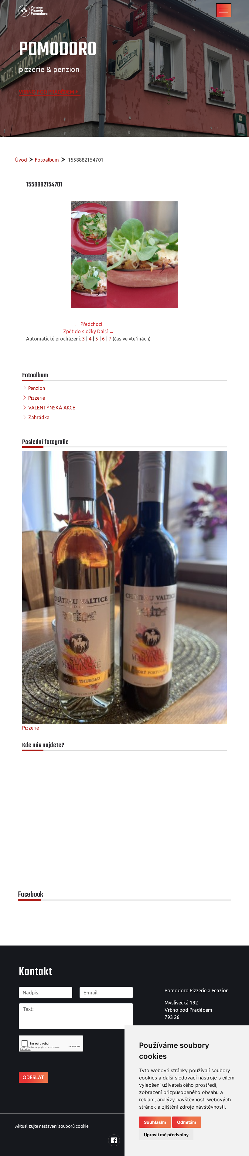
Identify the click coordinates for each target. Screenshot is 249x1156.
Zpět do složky (79, 331)
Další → (105, 331)
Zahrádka (38, 417)
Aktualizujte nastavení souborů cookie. (52, 1126)
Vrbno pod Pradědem (46, 91)
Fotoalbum (47, 159)
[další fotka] (213, 254)
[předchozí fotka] (36, 254)
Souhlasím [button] (155, 1122)
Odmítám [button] (186, 1122)
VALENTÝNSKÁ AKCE (51, 407)
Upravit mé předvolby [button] (166, 1134)
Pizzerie (36, 398)
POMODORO (58, 50)
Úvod (21, 159)
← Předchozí (88, 324)
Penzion (36, 388)
